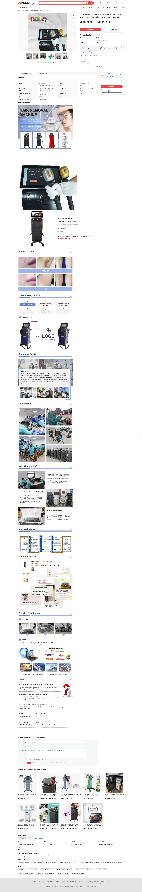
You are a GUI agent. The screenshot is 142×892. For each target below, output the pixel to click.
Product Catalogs (38, 838)
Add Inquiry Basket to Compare (47, 62)
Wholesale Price (73, 881)
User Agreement (79, 886)
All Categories (23, 7)
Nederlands (74, 883)
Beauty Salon (22, 869)
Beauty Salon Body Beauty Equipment (68, 862)
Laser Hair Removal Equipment (26, 873)
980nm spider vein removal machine (106, 844)
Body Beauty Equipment (44, 10)
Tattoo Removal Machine (50, 844)
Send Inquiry (90, 29)
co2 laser (73, 841)
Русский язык (58, 883)
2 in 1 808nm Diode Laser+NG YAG (26, 844)
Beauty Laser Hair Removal (63, 873)
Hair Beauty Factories (33, 869)
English (36, 883)
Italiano (63, 883)
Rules (123, 7)
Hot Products (34, 881)
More (19, 876)
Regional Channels (88, 881)
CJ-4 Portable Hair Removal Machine (52, 847)
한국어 (83, 883)
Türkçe (100, 883)
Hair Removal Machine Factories (64, 869)
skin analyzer (101, 841)
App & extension (106, 7)
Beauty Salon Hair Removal (101, 869)
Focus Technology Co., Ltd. (61, 886)
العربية (79, 883)
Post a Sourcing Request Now (59, 763)
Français (51, 883)
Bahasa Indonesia (112, 883)
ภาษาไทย (95, 883)
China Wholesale (65, 881)
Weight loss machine (22, 847)
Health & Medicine (25, 10)
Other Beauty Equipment (51, 862)
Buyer (90, 7)
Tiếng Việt (105, 883)
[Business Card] (122, 80)
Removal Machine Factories (47, 869)
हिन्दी (91, 883)
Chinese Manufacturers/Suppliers (53, 881)
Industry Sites (80, 881)
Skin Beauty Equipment (24, 862)
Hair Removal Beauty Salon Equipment (83, 869)
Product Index (96, 881)
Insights (108, 881)
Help (98, 7)
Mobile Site (103, 881)
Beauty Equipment (34, 10)
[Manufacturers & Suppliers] (26, 3)
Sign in (122, 4)
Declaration (86, 886)
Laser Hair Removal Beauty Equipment (45, 873)
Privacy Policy (93, 886)
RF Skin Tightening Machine (77, 844)
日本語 (87, 883)
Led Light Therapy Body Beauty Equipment (112, 862)
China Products (42, 881)
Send (29, 763)
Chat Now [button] (114, 29)
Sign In (82, 66)
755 (19, 841)
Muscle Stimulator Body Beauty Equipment (90, 862)
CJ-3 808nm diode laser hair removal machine (81, 847)
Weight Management (37, 862)
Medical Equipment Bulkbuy (78, 873)
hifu (45, 841)
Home (19, 10)
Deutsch (68, 883)
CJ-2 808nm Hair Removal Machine (106, 847)
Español (41, 883)
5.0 (106, 76)
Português (46, 883)
